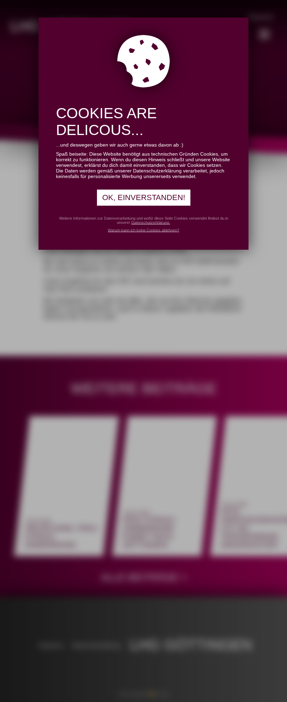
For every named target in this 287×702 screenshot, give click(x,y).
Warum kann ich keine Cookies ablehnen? (143, 230)
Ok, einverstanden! (143, 197)
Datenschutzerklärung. (150, 222)
